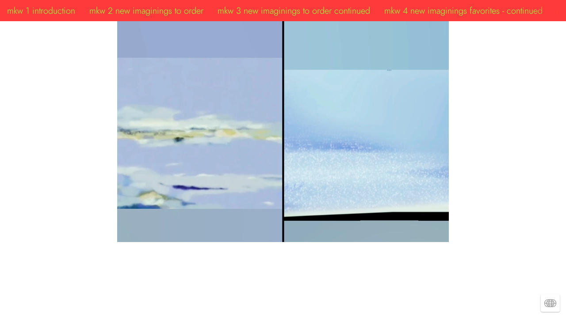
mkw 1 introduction (41, 10)
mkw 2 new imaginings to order (146, 10)
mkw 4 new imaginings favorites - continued (463, 10)
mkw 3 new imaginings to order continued (294, 10)
